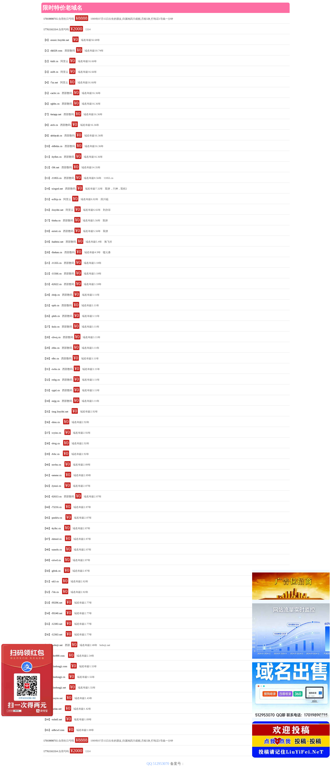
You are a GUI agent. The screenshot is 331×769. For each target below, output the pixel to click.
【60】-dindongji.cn (54, 677)
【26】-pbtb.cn (51, 316)
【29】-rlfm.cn (51, 347)
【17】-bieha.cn (52, 220)
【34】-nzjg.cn (51, 401)
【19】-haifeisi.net (53, 241)
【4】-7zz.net (50, 82)
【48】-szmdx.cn (52, 549)
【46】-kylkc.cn (52, 528)
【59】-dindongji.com (55, 666)
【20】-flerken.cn (52, 252)
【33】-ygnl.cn (51, 390)
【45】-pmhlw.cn (52, 517)
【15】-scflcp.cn (52, 199)
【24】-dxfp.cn (51, 294)
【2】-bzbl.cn (50, 61)
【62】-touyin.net (53, 698)
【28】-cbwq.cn (52, 337)
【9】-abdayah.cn (52, 135)
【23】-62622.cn (52, 284)
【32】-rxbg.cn (51, 379)
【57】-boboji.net (53, 645)
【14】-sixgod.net (53, 188)
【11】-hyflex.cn (52, 156)
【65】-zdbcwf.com (53, 730)
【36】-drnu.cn (51, 422)
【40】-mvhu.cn (52, 464)
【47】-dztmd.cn (52, 539)
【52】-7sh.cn (51, 592)
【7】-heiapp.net (52, 114)
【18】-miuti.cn (52, 231)
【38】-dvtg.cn (51, 443)
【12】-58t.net (51, 167)
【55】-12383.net (52, 623)
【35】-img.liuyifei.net (55, 411)
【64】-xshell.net (52, 719)
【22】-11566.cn (52, 273)
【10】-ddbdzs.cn (52, 146)
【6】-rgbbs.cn (51, 103)
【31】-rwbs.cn (51, 369)
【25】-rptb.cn (51, 305)
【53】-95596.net (52, 602)
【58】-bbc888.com (54, 655)
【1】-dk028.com (52, 50)
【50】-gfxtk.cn (52, 570)
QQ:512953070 (158, 764)
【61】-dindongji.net (54, 687)
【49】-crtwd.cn (52, 560)
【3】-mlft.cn (50, 71)
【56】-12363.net (52, 634)
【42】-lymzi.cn (52, 485)
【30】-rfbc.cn (51, 358)
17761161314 (50, 29)
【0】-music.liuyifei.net (56, 40)
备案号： (177, 764)
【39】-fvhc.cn (51, 454)
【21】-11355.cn (52, 263)
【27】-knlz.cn (51, 326)
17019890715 (50, 18)
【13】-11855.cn (52, 178)
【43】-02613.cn (52, 496)
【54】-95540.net (52, 613)
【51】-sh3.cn (51, 581)
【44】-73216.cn (52, 507)
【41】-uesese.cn (52, 475)
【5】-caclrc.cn (51, 93)
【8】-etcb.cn (50, 125)
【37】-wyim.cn (52, 432)
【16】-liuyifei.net (53, 209)
